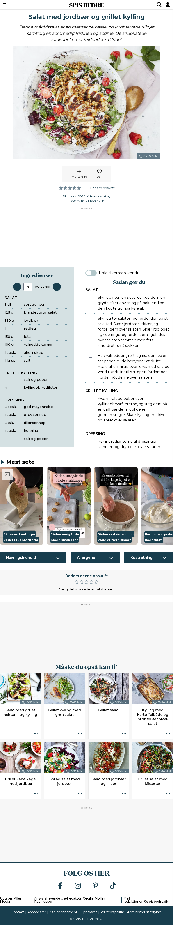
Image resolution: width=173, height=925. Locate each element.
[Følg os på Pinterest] (95, 886)
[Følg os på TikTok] (113, 886)
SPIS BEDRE (86, 4)
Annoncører (36, 912)
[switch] (91, 273)
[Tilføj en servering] (57, 287)
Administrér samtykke (144, 912)
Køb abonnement (63, 912)
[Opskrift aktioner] (36, 734)
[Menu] (19, 5)
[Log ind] (168, 4)
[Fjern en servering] (17, 287)
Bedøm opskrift (102, 188)
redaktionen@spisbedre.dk (145, 902)
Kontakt (17, 912)
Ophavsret (89, 912)
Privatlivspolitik (112, 912)
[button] (21, 505)
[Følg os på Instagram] (78, 886)
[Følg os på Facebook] (60, 886)
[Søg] (159, 4)
